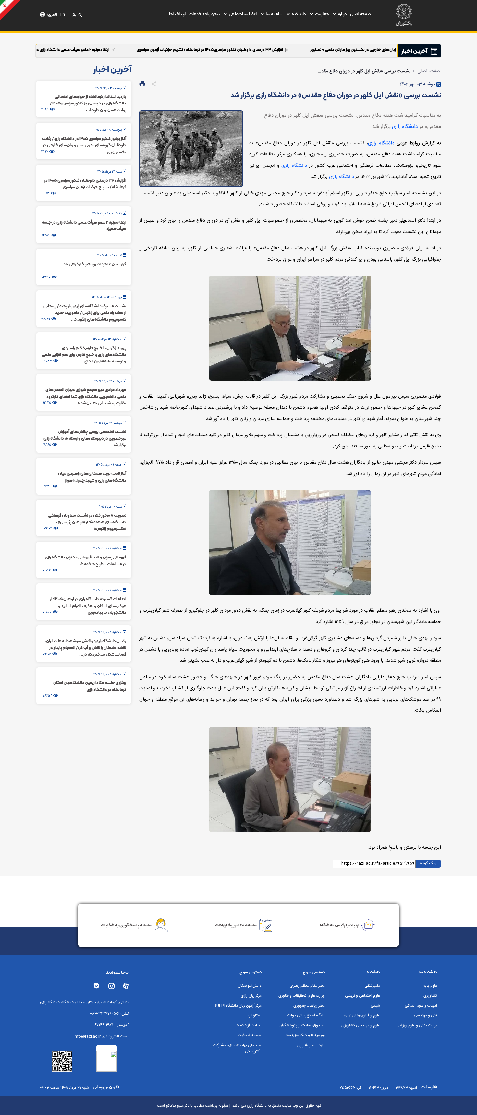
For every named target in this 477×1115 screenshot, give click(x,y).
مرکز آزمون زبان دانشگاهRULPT (238, 1006)
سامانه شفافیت (250, 1035)
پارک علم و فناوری (311, 1045)
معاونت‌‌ (322, 13)
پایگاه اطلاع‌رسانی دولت (306, 1015)
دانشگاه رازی (405, 126)
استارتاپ (255, 1015)
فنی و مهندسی (425, 1015)
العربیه (51, 15)
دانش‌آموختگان (250, 986)
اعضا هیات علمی (243, 13)
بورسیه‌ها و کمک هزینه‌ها (305, 1035)
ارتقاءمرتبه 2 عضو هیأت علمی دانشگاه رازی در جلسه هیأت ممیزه (127, 49)
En (62, 15)
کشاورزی (430, 996)
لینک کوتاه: (428, 863)
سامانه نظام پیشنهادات (236, 925)
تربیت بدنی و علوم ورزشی (417, 1026)
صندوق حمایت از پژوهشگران (302, 1026)
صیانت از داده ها (249, 1026)
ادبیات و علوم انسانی (421, 1006)
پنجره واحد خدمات (204, 13)
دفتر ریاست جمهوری (309, 1006)
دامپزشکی (372, 986)
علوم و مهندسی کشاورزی (360, 1026)
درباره (342, 13)
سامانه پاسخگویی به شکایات (126, 925)
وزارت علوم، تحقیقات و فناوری (301, 996)
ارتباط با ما (177, 13)
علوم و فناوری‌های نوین (362, 1015)
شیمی (375, 1006)
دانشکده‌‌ (299, 13)
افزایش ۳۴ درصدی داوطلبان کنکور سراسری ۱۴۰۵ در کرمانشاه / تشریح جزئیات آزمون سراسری (280, 49)
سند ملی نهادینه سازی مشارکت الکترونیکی (237, 1048)
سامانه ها (274, 13)
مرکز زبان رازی (251, 996)
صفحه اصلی (360, 13)
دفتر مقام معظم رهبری (307, 986)
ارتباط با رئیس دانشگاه (339, 925)
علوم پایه (430, 986)
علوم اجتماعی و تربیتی (362, 996)
